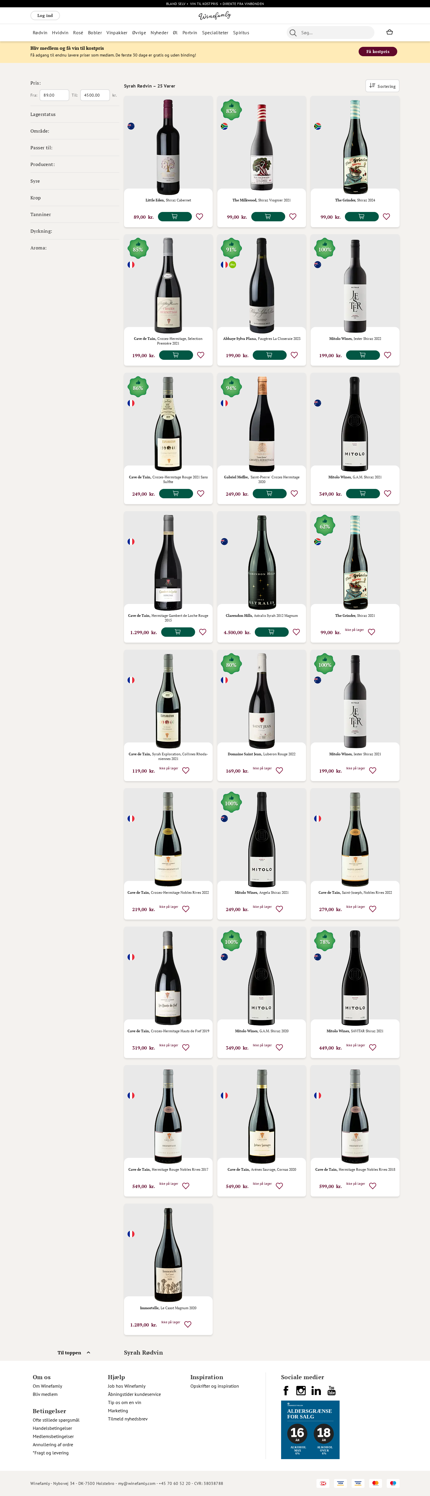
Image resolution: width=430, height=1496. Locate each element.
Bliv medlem (45, 1394)
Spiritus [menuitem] (241, 32)
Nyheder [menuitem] (159, 32)
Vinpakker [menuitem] (117, 32)
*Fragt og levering (51, 1453)
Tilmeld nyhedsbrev (128, 1419)
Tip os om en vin (124, 1402)
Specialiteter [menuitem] (215, 32)
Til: (75, 95)
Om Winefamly (47, 1386)
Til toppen (69, 1352)
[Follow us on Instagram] (301, 1393)
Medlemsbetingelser (53, 1436)
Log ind (45, 15)
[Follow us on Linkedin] (317, 1393)
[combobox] (330, 32)
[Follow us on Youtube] (332, 1393)
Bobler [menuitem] (95, 32)
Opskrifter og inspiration (214, 1386)
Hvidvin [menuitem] (60, 32)
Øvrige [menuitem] (139, 32)
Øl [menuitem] (175, 32)
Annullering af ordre (53, 1444)
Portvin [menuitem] (190, 32)
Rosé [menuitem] (78, 32)
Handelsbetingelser (52, 1428)
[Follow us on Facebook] (286, 1393)
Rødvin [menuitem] (40, 32)
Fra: (33, 95)
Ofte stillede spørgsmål (56, 1420)
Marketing (118, 1410)
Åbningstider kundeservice (134, 1394)
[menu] (147, 32)
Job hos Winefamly (126, 1386)
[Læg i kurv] (175, 216)
